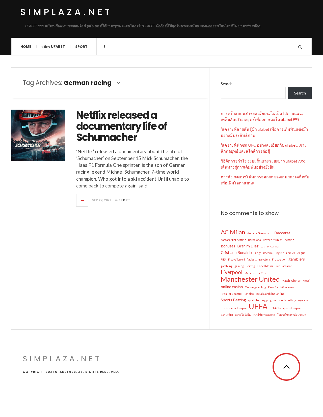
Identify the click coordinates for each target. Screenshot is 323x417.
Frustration (279, 259)
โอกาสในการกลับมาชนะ (291, 314)
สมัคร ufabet (53, 46)
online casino (232, 286)
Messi (306, 280)
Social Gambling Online (270, 293)
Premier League (231, 293)
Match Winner (291, 280)
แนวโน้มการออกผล (264, 314)
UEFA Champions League (285, 308)
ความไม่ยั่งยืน (243, 314)
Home (25, 46)
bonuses (228, 245)
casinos (275, 246)
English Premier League (290, 252)
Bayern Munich (273, 239)
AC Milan (233, 232)
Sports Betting (233, 299)
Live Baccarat (283, 266)
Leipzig (250, 266)
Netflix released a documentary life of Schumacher (121, 126)
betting (289, 239)
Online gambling (255, 287)
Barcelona (254, 239)
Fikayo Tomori (236, 259)
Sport (81, 46)
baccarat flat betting (233, 239)
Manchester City (255, 273)
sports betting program (262, 300)
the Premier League (234, 308)
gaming (239, 266)
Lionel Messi (265, 266)
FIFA (223, 259)
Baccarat (282, 232)
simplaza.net (66, 12)
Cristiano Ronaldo (236, 252)
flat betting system (258, 259)
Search (226, 83)
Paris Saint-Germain (281, 287)
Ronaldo (249, 293)
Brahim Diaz (248, 245)
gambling (226, 266)
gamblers (296, 258)
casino (264, 246)
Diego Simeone (263, 252)
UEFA (258, 306)
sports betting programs (293, 300)
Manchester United (250, 279)
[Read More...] (82, 200)
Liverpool (232, 272)
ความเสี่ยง (227, 314)
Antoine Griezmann (259, 233)
